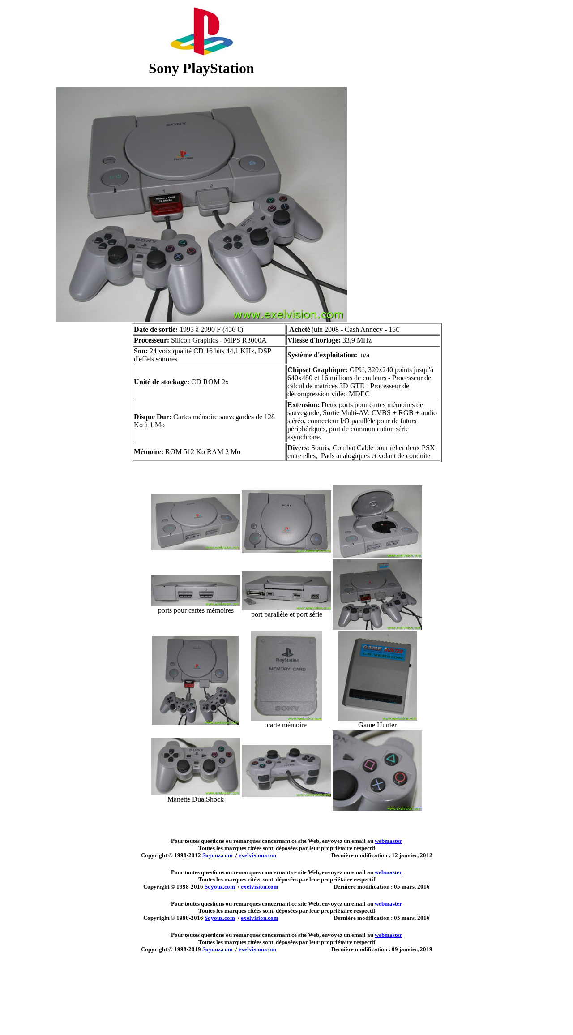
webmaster (388, 840)
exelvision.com (257, 855)
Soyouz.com (217, 855)
